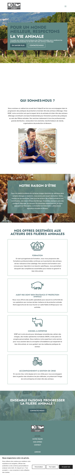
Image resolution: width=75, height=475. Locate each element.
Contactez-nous (37, 45)
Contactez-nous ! (37, 410)
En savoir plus (18, 45)
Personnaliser (39, 467)
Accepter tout (66, 467)
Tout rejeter (52, 467)
